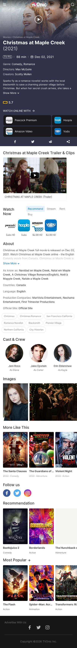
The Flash (9, 604)
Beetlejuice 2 (11, 547)
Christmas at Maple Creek (26, 37)
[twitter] (17, 495)
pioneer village (53, 322)
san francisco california (59, 316)
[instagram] (27, 495)
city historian (36, 329)
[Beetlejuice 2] (15, 526)
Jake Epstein (39, 365)
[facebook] (6, 495)
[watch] (38, 19)
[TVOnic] (38, 4)
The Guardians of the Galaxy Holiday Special (41, 471)
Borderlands (37, 547)
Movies (7, 37)
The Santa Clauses (15, 471)
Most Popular (15, 560)
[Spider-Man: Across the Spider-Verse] (41, 583)
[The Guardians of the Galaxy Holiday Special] (41, 450)
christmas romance (30, 316)
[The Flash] (15, 583)
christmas (9, 316)
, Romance (28, 64)
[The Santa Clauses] (15, 450)
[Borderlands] (41, 526)
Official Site (26, 308)
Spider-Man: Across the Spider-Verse (41, 604)
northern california (14, 329)
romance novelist (13, 322)
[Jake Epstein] (38, 353)
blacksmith (34, 322)
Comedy (17, 64)
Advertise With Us (15, 622)
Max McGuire (24, 69)
